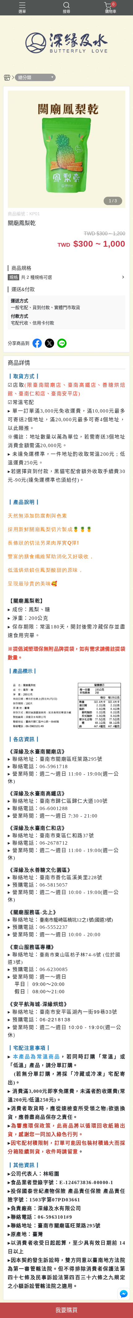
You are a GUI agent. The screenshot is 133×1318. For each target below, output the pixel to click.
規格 (13, 277)
